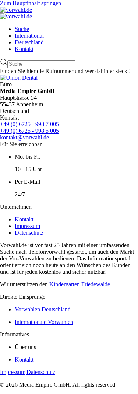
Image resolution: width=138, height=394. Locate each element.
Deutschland (29, 42)
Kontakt (24, 49)
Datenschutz (29, 232)
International (29, 35)
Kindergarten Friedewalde (79, 284)
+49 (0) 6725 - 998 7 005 (29, 124)
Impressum (27, 226)
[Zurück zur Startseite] (16, 10)
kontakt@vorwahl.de (24, 137)
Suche (22, 29)
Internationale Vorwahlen (44, 322)
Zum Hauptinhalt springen (30, 3)
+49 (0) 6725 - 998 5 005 (29, 131)
